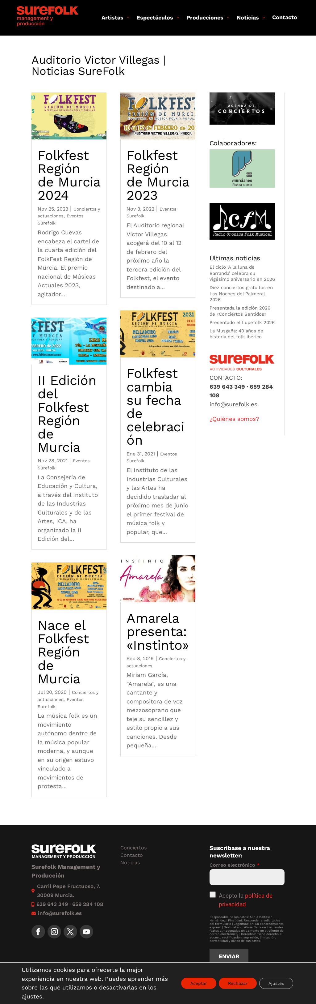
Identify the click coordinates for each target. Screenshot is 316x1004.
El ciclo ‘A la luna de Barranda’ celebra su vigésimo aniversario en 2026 (242, 273)
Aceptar (198, 983)
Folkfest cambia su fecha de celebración (155, 406)
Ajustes (276, 983)
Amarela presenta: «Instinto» (158, 631)
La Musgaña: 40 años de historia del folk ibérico (236, 334)
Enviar (229, 956)
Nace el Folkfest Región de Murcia (63, 651)
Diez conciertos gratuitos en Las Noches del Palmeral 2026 (241, 293)
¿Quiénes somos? (234, 418)
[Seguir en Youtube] (86, 931)
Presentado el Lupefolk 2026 (242, 322)
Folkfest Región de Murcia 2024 (69, 175)
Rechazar (237, 983)
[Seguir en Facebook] (38, 931)
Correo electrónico (235, 865)
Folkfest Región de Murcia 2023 (158, 175)
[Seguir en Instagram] (54, 931)
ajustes (32, 996)
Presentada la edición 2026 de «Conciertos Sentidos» (240, 311)
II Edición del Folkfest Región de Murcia (67, 414)
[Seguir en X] (70, 931)
